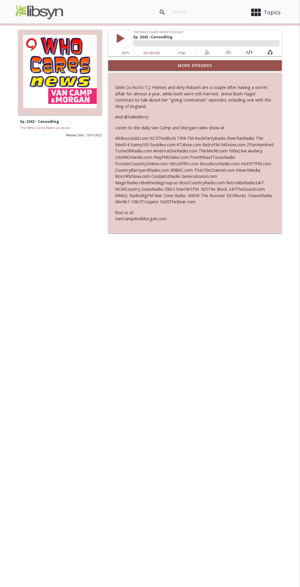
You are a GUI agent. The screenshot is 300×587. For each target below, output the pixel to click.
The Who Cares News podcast (45, 127)
